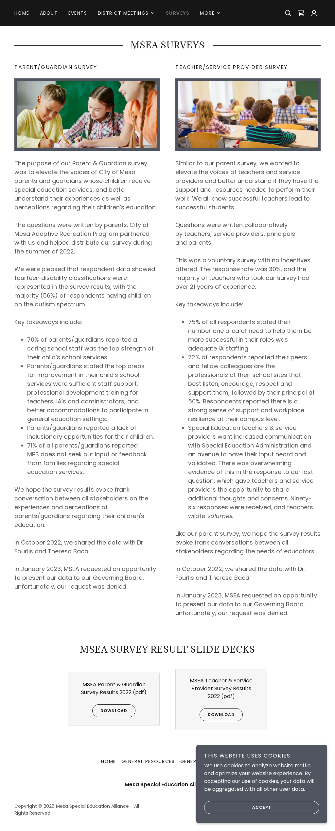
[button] (126, 13)
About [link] (49, 13)
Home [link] (21, 13)
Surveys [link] (178, 13)
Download (113, 710)
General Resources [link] (148, 761)
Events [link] (77, 13)
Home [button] (108, 761)
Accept (261, 807)
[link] (301, 13)
